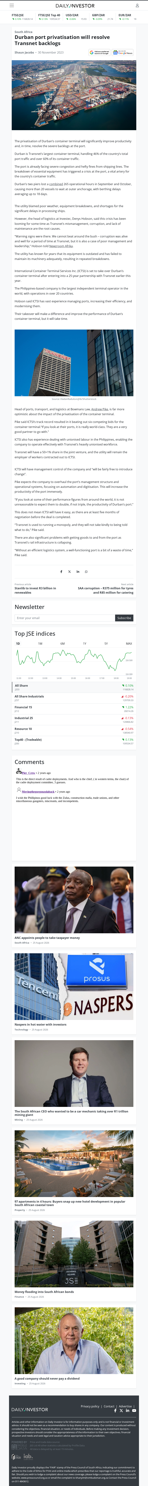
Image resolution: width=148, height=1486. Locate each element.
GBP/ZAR (98, 15)
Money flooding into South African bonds (44, 1292)
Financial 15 (23, 707)
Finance (19, 1296)
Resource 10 (23, 729)
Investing (20, 1383)
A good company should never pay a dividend (47, 1379)
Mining (19, 1119)
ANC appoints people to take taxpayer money (47, 938)
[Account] (137, 5)
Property (20, 1210)
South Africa (23, 32)
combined (56, 184)
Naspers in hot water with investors (40, 1024)
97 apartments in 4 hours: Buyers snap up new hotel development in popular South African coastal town (70, 1203)
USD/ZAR (72, 15)
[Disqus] (74, 812)
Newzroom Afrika (61, 246)
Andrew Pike (99, 409)
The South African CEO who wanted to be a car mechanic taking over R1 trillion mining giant (71, 1113)
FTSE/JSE (18, 15)
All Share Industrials (29, 696)
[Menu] (11, 5)
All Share (21, 686)
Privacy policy (90, 1406)
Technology (21, 1029)
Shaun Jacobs (24, 52)
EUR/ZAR (125, 15)
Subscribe (124, 618)
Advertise (125, 1406)
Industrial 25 (24, 718)
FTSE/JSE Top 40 (49, 15)
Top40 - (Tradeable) (28, 740)
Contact (109, 1406)
